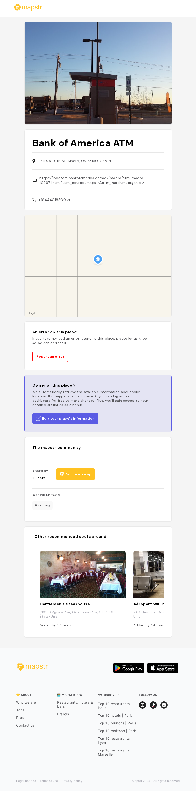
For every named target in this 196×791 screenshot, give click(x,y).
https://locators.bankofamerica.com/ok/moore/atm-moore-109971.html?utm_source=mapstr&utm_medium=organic (92, 180)
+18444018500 (52, 199)
